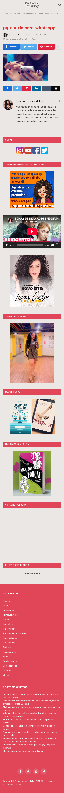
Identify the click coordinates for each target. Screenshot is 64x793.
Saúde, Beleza (10, 661)
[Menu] (5, 4)
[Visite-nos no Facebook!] (36, 153)
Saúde (6, 656)
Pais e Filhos (9, 624)
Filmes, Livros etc (11, 615)
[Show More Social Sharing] (58, 47)
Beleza (6, 601)
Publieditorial (9, 652)
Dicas (5, 605)
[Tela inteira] (57, 244)
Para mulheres (10, 638)
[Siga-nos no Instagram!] (20, 153)
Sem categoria (10, 666)
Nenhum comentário (14, 39)
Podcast (7, 647)
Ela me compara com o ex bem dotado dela (23, 751)
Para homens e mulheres (14, 633)
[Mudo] (52, 244)
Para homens (9, 629)
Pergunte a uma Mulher (22, 35)
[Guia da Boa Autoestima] (20, 433)
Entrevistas (8, 610)
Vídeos (6, 675)
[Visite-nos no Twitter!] (44, 153)
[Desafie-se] (43, 433)
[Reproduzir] (7, 244)
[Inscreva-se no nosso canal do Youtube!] (28, 153)
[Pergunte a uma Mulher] (32, 5)
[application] (32, 231)
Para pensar (9, 642)
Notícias (7, 619)
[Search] (59, 4)
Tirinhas (7, 670)
